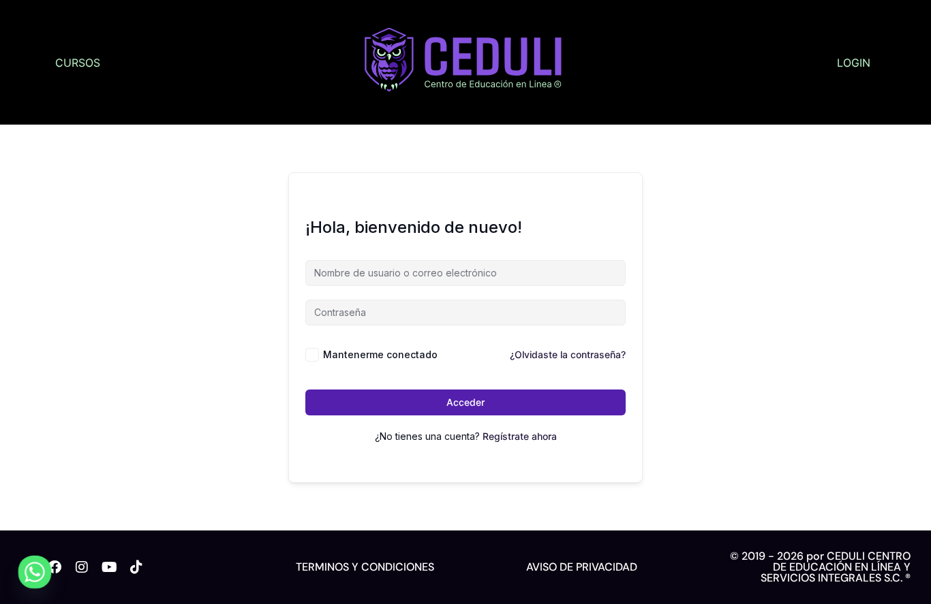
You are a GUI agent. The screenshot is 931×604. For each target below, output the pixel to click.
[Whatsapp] (35, 572)
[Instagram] (82, 567)
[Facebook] (54, 567)
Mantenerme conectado (380, 354)
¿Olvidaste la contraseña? (568, 354)
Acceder (465, 402)
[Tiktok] (136, 567)
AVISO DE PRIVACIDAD (581, 567)
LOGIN (853, 62)
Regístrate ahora (520, 436)
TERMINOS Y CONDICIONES (365, 567)
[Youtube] (109, 567)
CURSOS (77, 62)
